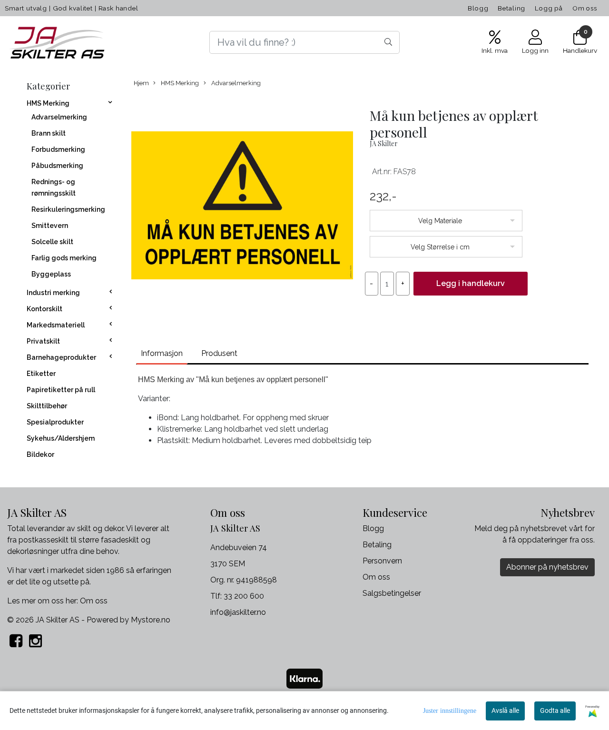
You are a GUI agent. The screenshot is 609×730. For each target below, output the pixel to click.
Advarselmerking (59, 117)
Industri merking (53, 292)
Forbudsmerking (58, 149)
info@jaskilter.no (238, 612)
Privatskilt (43, 341)
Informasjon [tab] (162, 353)
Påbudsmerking (57, 165)
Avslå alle (505, 710)
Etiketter (41, 373)
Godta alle (555, 710)
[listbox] (446, 220)
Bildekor (40, 454)
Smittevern (49, 225)
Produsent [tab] (219, 353)
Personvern (382, 560)
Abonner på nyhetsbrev (547, 567)
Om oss (584, 8)
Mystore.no (150, 619)
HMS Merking (48, 103)
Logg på (549, 8)
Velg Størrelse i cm (440, 247)
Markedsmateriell (56, 325)
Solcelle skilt (52, 242)
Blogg (478, 8)
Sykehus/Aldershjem (61, 438)
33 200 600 (244, 596)
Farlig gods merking (64, 258)
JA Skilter (384, 143)
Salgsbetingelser (392, 593)
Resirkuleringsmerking (68, 209)
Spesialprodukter (55, 422)
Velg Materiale (440, 221)
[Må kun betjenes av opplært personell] (242, 207)
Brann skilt (48, 133)
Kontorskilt (44, 309)
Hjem (141, 83)
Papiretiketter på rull (61, 390)
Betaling (511, 8)
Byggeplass (51, 274)
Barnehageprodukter (61, 357)
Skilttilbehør (47, 406)
